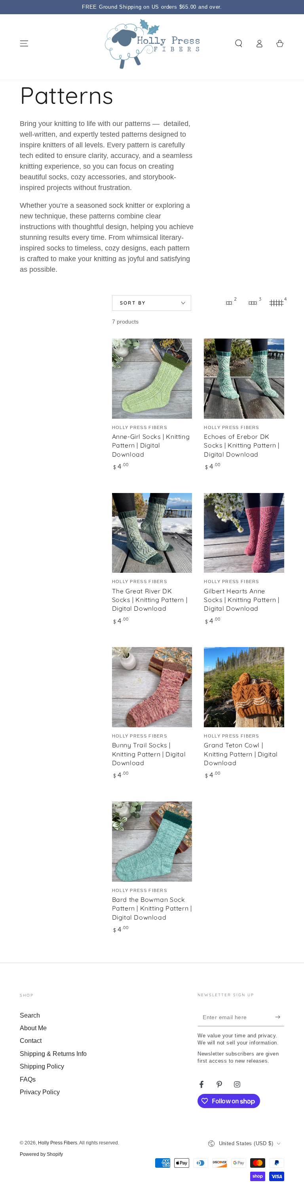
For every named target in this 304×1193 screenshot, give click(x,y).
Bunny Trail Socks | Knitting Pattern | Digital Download (149, 754)
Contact (31, 1040)
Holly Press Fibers (57, 1143)
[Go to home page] (152, 43)
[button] (238, 43)
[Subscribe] (279, 1017)
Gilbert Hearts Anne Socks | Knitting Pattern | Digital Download (241, 600)
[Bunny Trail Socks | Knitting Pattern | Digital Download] (152, 687)
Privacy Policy (40, 1092)
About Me (33, 1028)
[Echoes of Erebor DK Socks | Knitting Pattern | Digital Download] (244, 379)
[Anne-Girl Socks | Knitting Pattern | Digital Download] (152, 379)
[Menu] (24, 43)
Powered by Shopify (41, 1154)
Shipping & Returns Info (53, 1053)
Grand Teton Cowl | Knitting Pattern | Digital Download (241, 754)
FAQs (28, 1079)
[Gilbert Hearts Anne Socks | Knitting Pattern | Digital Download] (244, 533)
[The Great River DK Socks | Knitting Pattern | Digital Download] (152, 533)
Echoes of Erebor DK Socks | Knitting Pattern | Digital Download (241, 445)
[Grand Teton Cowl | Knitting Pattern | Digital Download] (244, 687)
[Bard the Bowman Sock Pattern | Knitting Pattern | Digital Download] (152, 842)
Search (30, 1015)
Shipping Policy (42, 1066)
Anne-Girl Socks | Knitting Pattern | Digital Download (151, 445)
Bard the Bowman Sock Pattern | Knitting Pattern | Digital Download (152, 908)
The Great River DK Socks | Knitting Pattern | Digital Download (150, 600)
